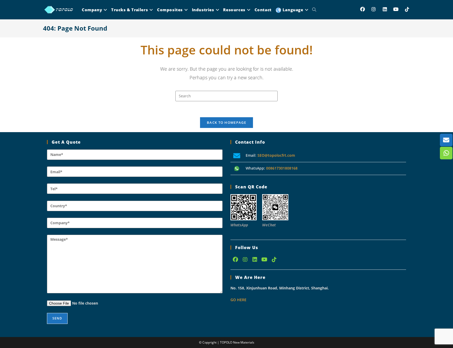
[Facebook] (235, 259)
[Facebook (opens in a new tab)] (363, 9)
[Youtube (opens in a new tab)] (396, 9)
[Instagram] (245, 259)
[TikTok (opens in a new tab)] (407, 9)
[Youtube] (264, 259)
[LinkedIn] (254, 259)
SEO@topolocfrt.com (276, 155)
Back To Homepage (226, 122)
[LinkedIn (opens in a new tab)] (385, 9)
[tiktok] (274, 259)
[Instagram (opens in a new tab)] (374, 9)
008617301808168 (282, 168)
